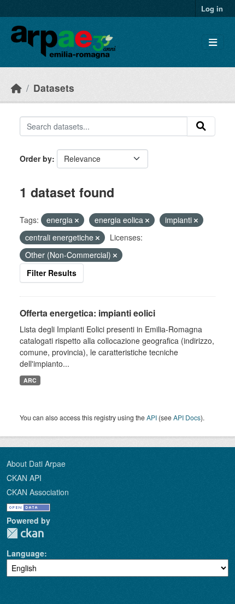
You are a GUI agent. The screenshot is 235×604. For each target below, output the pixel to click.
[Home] (16, 88)
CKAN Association (38, 491)
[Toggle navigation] (213, 42)
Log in (212, 8)
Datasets (53, 88)
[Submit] (201, 126)
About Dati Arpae (36, 463)
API (151, 417)
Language (25, 553)
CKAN (25, 533)
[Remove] (77, 220)
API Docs (187, 417)
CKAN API (24, 477)
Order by (36, 158)
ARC (30, 380)
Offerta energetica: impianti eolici (87, 313)
